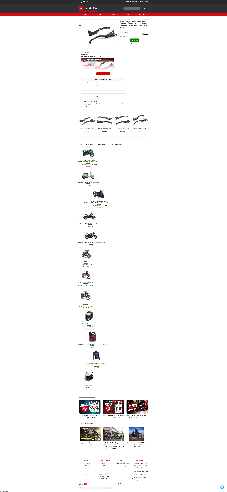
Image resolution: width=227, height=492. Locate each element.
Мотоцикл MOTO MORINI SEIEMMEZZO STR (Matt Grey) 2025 (90, 223)
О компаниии (87, 467)
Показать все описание (104, 73)
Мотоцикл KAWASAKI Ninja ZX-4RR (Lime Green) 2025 (88, 161)
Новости (87, 465)
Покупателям (134, 1)
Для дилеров (140, 1)
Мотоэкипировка (105, 467)
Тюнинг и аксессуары (104, 472)
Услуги (122, 460)
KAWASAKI (104, 463)
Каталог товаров (104, 460)
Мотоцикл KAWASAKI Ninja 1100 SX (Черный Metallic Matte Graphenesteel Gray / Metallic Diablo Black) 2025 (99, 202)
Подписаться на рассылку (107, 488)
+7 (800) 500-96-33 (85, 1)
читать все (94, 423)
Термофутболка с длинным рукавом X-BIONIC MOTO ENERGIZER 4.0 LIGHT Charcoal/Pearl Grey (96, 364)
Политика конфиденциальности (140, 465)
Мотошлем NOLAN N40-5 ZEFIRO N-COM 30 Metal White (89, 384)
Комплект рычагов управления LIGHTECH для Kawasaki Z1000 (87, 129)
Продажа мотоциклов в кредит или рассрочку (122, 464)
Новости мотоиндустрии (85, 395)
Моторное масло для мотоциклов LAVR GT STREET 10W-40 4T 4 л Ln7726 (92, 344)
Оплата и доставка (104, 476)
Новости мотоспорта (86, 423)
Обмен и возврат (105, 478)
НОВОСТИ (141, 14)
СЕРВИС (127, 14)
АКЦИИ (99, 14)
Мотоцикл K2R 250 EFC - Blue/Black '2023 (86, 303)
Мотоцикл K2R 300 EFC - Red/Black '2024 (86, 282)
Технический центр (87, 472)
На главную (87, 460)
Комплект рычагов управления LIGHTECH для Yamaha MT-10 (104, 129)
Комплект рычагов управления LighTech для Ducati (122, 129)
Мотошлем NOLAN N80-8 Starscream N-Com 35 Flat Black (89, 323)
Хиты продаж (117, 144)
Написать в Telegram (134, 44)
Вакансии (87, 474)
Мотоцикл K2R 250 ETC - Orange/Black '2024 (86, 261)
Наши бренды (87, 463)
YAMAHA (105, 465)
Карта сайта (140, 467)
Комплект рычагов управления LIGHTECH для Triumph (140, 129)
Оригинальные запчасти (104, 474)
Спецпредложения (103, 144)
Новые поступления (85, 144)
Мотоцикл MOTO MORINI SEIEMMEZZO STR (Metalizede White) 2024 (91, 242)
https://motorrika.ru (136, 478)
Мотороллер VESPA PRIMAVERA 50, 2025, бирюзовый (88, 182)
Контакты (146, 1)
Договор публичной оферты (140, 463)
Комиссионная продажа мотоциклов (122, 466)
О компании (128, 1)
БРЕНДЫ (113, 14)
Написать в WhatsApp (134, 46)
